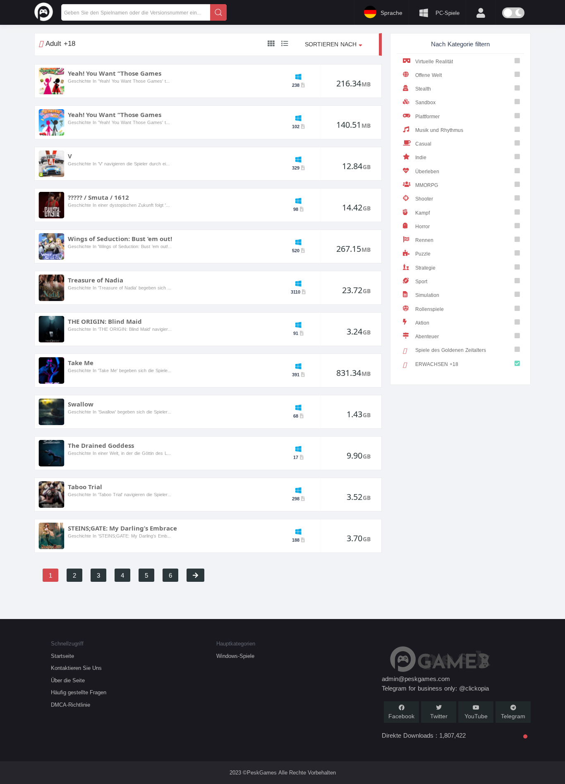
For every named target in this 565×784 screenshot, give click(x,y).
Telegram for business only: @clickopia (435, 688)
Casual (423, 143)
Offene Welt (428, 75)
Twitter (439, 716)
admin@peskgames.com (416, 679)
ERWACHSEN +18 (436, 364)
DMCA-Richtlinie (70, 705)
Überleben (427, 171)
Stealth (423, 88)
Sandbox (425, 102)
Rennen (424, 240)
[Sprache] (239, 11)
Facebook (401, 716)
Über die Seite (68, 680)
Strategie (425, 267)
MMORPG (426, 185)
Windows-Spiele (235, 656)
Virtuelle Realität (434, 61)
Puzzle (423, 253)
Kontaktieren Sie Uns (76, 668)
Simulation (427, 295)
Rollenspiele (429, 309)
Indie (420, 157)
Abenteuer (427, 336)
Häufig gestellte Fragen (78, 692)
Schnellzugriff (67, 643)
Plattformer (427, 116)
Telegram (513, 716)
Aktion (422, 322)
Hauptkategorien (235, 643)
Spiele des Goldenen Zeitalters (450, 350)
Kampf (422, 213)
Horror (422, 226)
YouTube (476, 716)
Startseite (62, 656)
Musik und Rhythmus (439, 130)
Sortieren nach (332, 44)
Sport (421, 281)
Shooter (424, 198)
